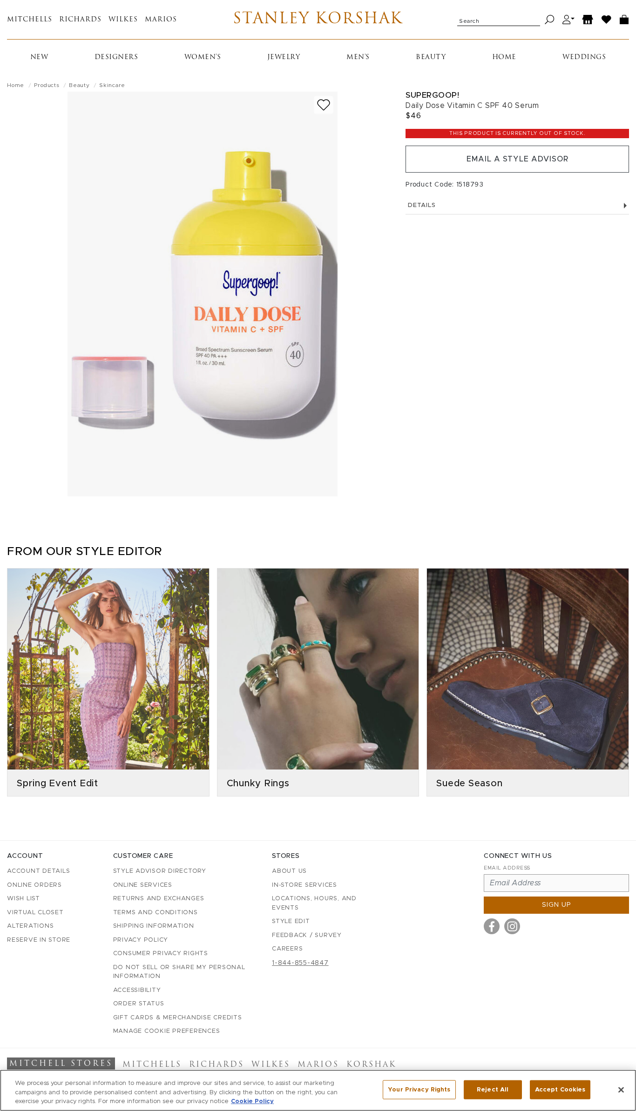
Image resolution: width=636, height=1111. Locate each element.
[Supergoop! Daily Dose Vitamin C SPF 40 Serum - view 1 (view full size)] (203, 294)
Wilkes (123, 19)
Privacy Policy (141, 940)
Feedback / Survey (307, 935)
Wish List (23, 899)
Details (421, 205)
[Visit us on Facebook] (492, 926)
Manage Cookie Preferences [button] (166, 1031)
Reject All (492, 1089)
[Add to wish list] (323, 105)
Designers (116, 57)
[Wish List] (606, 20)
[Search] (550, 20)
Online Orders (34, 885)
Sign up (556, 905)
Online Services (142, 885)
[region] (318, 1090)
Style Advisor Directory (159, 871)
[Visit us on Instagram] (512, 926)
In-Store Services (304, 885)
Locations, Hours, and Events (314, 903)
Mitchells (29, 19)
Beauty (431, 57)
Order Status (138, 1004)
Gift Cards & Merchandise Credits (177, 1018)
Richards (80, 19)
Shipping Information (153, 926)
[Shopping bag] (624, 20)
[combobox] (498, 19)
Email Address (507, 867)
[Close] (621, 1089)
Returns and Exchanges (158, 899)
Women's (202, 57)
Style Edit (291, 921)
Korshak (371, 1065)
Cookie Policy (252, 1101)
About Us (289, 871)
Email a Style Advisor (517, 159)
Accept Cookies (560, 1089)
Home (504, 57)
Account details (38, 871)
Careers (287, 949)
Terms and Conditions (155, 913)
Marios (161, 19)
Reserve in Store (38, 940)
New (39, 57)
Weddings (584, 57)
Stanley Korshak (318, 19)
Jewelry (283, 57)
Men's (358, 57)
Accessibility (137, 990)
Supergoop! (432, 95)
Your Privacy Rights (419, 1089)
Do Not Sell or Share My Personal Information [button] (179, 972)
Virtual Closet (35, 913)
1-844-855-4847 (300, 963)
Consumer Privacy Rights (160, 953)
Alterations (30, 926)
